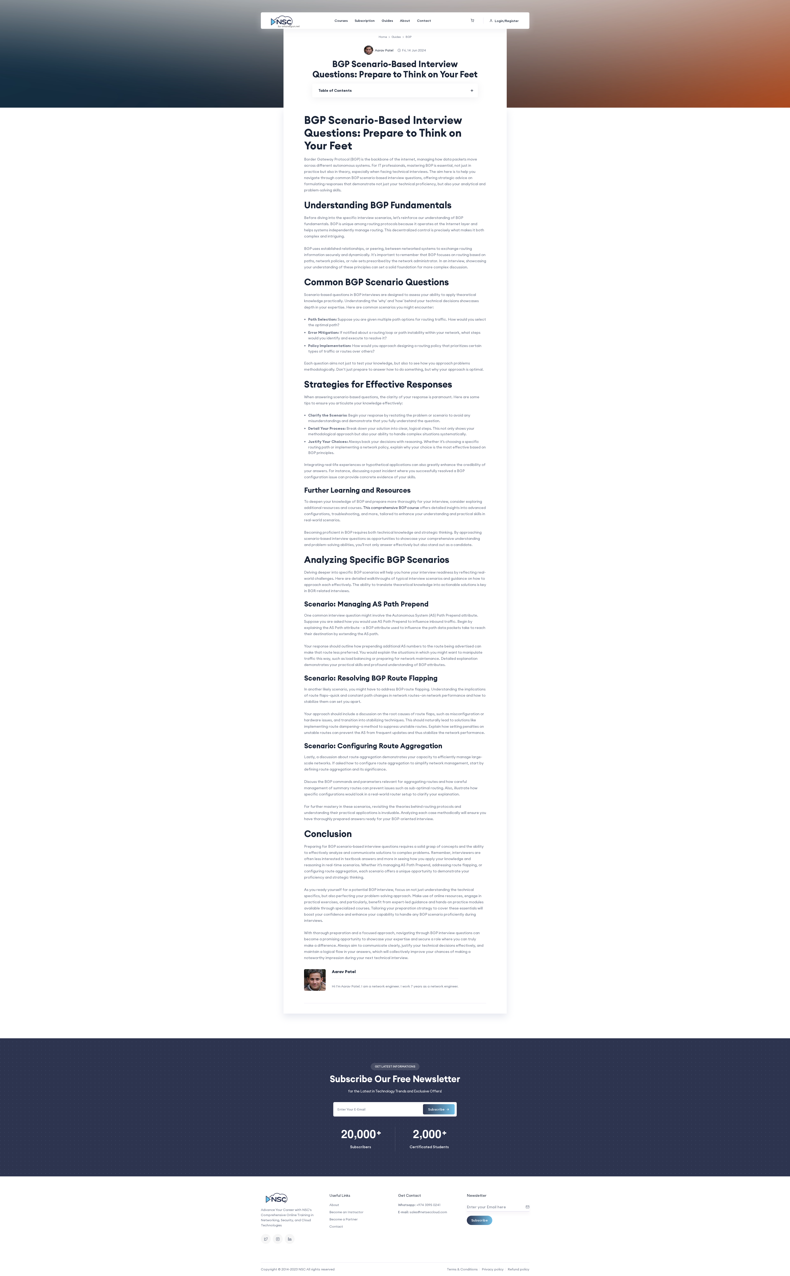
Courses (341, 21)
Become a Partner (343, 1219)
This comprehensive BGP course (391, 507)
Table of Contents (335, 90)
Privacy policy (493, 1269)
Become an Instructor (346, 1212)
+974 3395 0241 (428, 1205)
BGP (408, 37)
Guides (387, 21)
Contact (424, 21)
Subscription (365, 21)
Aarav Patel (384, 50)
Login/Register (507, 21)
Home (383, 37)
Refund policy (518, 1269)
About (405, 21)
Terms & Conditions (462, 1269)
